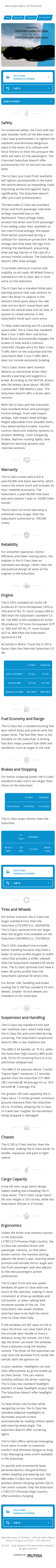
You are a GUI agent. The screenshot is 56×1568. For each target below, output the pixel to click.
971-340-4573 (44, 1540)
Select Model (18, 17)
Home (7, 17)
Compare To (30, 17)
